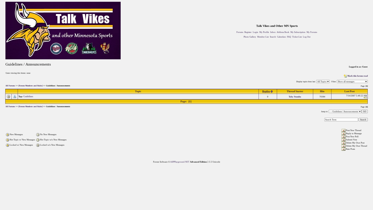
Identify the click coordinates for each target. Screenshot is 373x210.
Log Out (306, 37)
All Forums (10, 86)
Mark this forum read (357, 76)
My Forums (312, 32)
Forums (239, 32)
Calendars (281, 37)
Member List (263, 37)
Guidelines (28, 96)
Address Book (283, 32)
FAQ (289, 37)
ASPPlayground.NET (179, 162)
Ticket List (297, 37)
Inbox (273, 32)
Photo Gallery (250, 37)
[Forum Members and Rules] (30, 86)
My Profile (264, 32)
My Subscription (297, 32)
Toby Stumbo (295, 96)
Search (273, 37)
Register (248, 32)
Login (255, 32)
